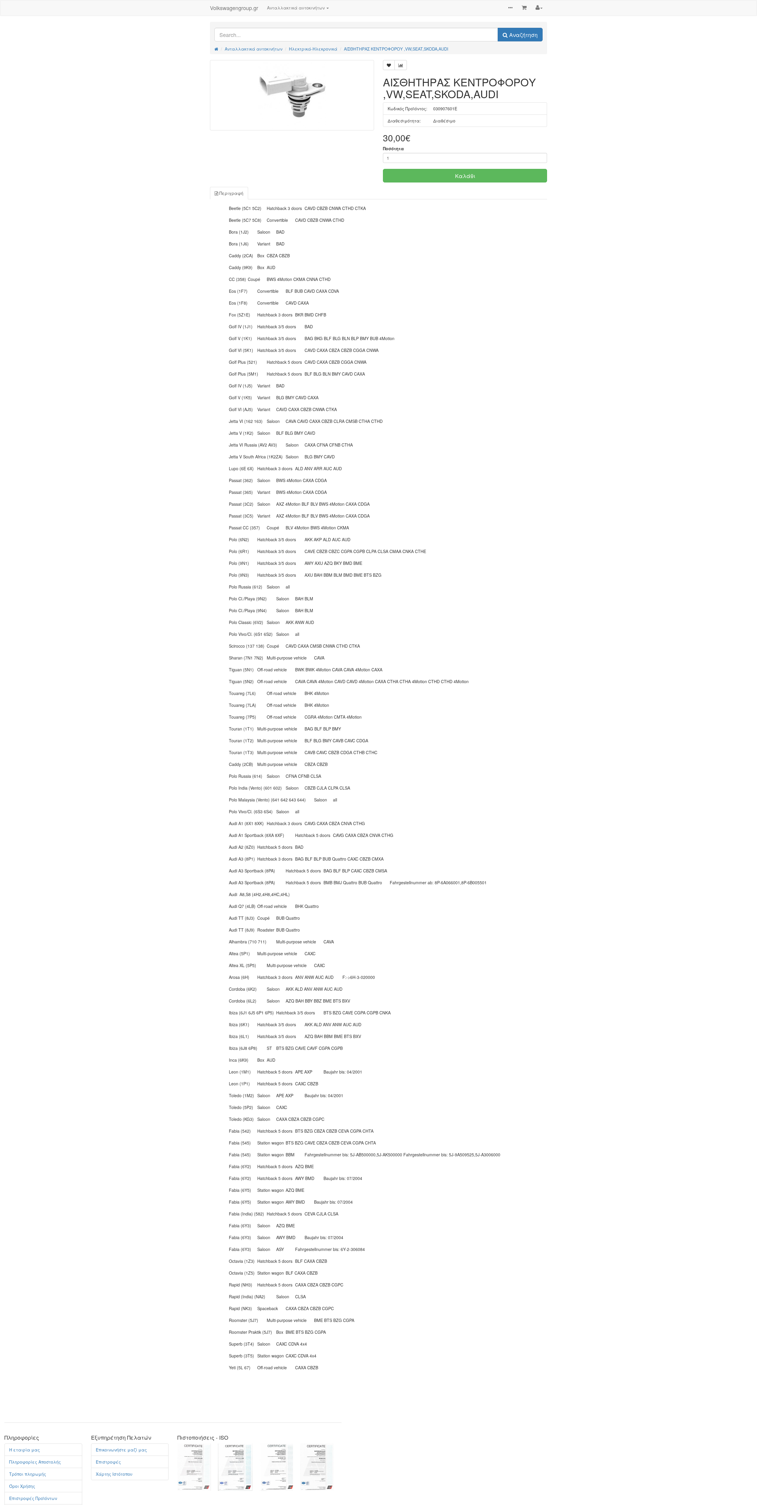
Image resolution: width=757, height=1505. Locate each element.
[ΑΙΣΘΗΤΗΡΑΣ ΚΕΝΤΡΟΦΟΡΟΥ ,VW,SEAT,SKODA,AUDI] (292, 95)
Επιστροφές (108, 1462)
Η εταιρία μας (24, 1450)
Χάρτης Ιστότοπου (114, 1474)
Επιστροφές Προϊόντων (33, 1498)
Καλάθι (465, 176)
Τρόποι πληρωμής (27, 1474)
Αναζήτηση (523, 34)
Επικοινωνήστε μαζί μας (121, 1450)
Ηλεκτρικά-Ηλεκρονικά (313, 49)
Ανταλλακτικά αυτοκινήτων (253, 49)
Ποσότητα (393, 148)
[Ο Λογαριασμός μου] (539, 7)
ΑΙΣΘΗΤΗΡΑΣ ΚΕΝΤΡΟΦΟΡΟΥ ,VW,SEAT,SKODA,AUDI (396, 49)
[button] (510, 8)
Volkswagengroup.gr (234, 8)
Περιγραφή (230, 193)
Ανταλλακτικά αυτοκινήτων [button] (296, 8)
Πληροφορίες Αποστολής (35, 1462)
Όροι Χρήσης (22, 1486)
